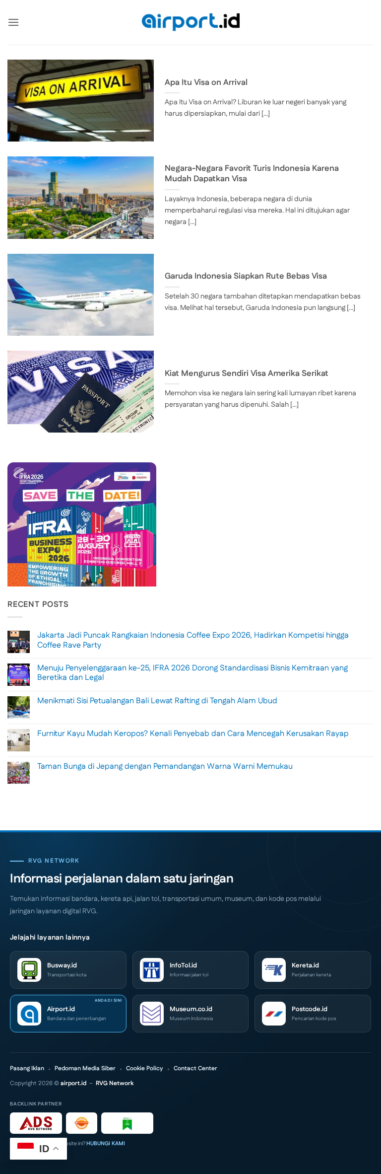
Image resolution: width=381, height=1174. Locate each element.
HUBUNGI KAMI (105, 1144)
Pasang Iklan (27, 1069)
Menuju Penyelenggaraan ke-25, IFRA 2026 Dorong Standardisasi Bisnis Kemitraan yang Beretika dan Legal (192, 672)
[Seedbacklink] (81, 1123)
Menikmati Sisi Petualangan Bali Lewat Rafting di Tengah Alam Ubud (157, 701)
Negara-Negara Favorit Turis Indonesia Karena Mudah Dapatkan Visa (252, 174)
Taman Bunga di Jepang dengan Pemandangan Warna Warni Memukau (165, 766)
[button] (13, 22)
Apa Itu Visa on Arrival (206, 82)
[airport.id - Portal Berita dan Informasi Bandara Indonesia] (190, 22)
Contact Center (195, 1069)
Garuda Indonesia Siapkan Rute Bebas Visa (246, 276)
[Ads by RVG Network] (36, 1123)
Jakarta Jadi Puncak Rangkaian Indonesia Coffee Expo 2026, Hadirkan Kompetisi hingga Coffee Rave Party (193, 640)
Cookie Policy (144, 1069)
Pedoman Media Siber (85, 1069)
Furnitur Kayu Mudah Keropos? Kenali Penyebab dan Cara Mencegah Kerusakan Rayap (193, 733)
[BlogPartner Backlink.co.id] (127, 1123)
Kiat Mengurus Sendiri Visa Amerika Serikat (246, 373)
